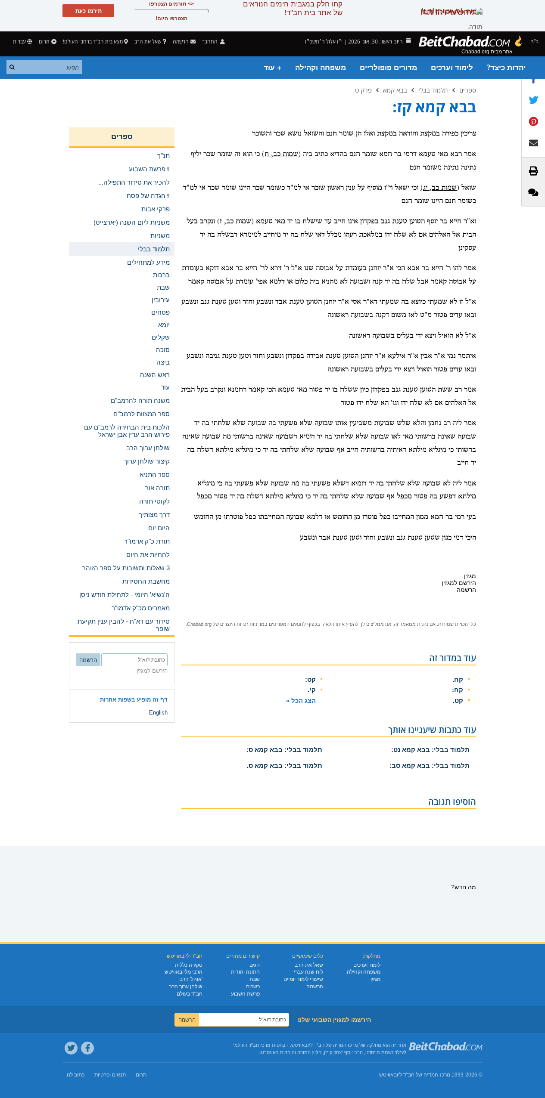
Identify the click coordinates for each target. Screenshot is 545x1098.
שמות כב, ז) (234, 221)
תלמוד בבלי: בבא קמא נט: (430, 749)
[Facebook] (87, 1048)
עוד (165, 387)
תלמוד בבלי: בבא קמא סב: (429, 765)
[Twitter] (71, 1048)
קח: (457, 689)
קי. (312, 689)
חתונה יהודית (245, 972)
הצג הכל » (301, 700)
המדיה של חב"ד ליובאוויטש (408, 1075)
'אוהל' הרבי (190, 979)
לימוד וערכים (452, 68)
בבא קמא (395, 90)
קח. (457, 679)
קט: (310, 679)
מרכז (445, 1075)
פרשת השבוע (245, 994)
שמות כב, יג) (438, 188)
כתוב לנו (75, 1075)
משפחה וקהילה (320, 68)
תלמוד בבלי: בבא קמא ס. (284, 765)
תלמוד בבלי (433, 90)
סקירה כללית (188, 965)
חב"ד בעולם (189, 994)
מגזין (375, 979)
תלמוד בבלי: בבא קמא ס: (284, 749)
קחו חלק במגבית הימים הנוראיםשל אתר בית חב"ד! (293, 8)
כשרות (253, 987)
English (158, 712)
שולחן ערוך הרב (185, 987)
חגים (254, 965)
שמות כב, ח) (280, 154)
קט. (458, 700)
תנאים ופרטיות (110, 1075)
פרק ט (363, 90)
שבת (254, 979)
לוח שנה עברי (308, 972)
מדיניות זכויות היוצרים (242, 624)
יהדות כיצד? (506, 68)
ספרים (467, 90)
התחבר (210, 41)
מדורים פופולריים (388, 68)
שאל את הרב (147, 41)
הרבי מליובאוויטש (183, 972)
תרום (44, 41)
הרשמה (314, 987)
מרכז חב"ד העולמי (252, 1045)
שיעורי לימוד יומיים (303, 979)
